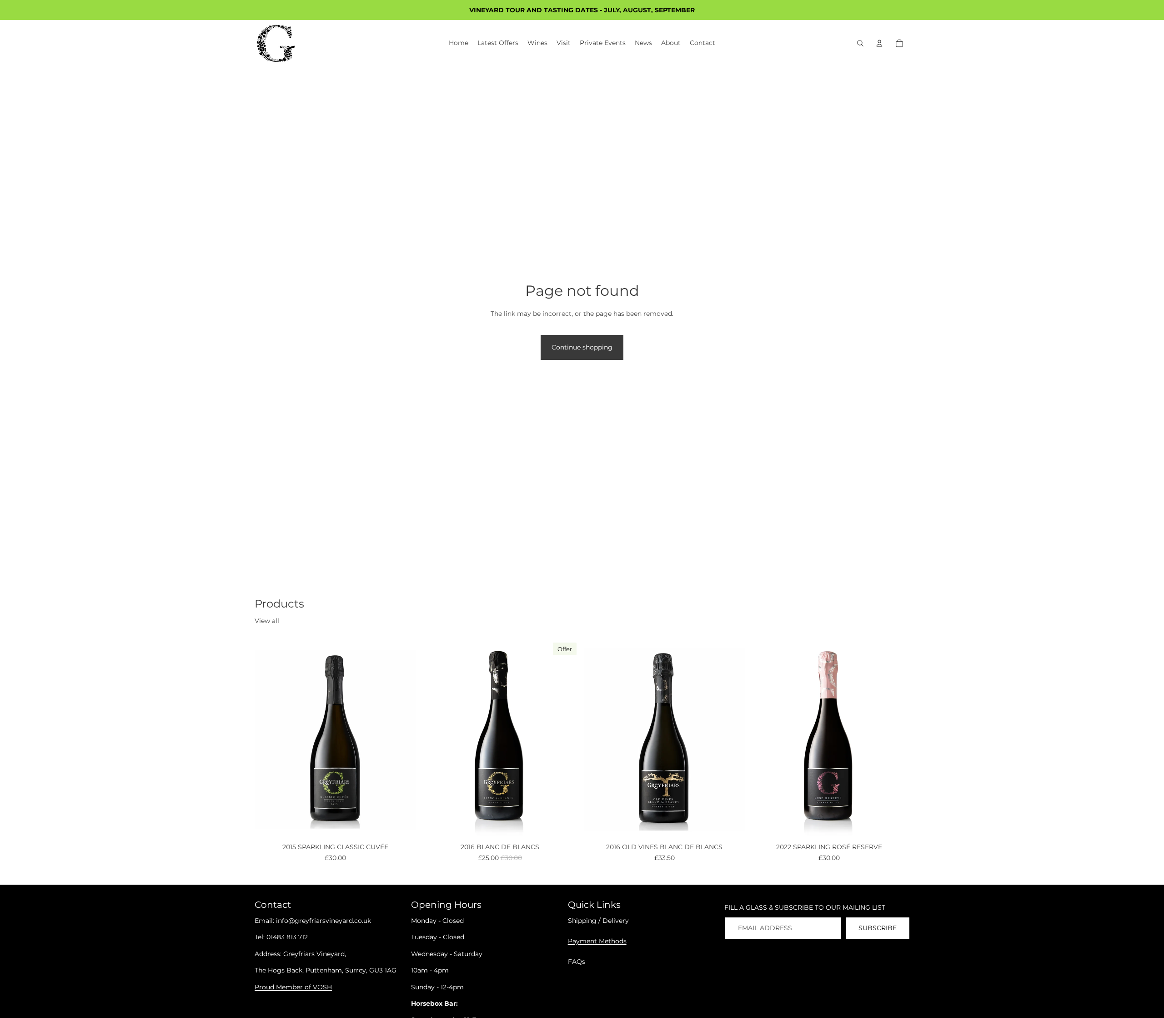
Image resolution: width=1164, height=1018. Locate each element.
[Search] (860, 43)
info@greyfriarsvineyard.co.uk (323, 921)
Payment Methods (597, 941)
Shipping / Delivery (598, 921)
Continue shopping (582, 347)
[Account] (879, 43)
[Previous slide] (268, 739)
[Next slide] (402, 739)
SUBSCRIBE (877, 928)
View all (267, 621)
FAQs (576, 961)
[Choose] (401, 826)
